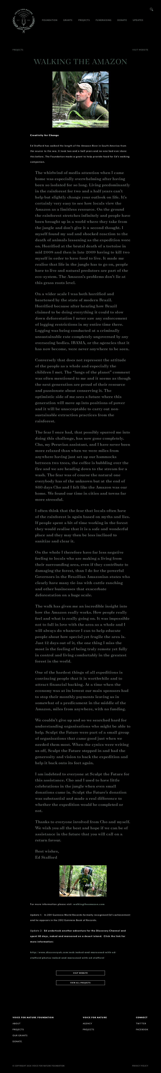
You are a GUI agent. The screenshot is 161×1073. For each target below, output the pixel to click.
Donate (17, 1041)
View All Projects (80, 983)
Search (151, 9)
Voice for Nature (95, 1017)
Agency (87, 1024)
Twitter (141, 1024)
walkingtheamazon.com (89, 904)
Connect (142, 1017)
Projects (18, 50)
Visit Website (140, 50)
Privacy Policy (140, 1066)
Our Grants (20, 1035)
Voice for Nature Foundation (24, 21)
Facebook (142, 1029)
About (17, 1024)
